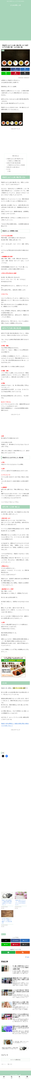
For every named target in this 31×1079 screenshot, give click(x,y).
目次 (13, 155)
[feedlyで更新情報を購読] (8, 952)
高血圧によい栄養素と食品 (14, 160)
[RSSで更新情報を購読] (23, 952)
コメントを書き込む (15, 1059)
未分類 (4, 934)
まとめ (8, 169)
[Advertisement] (15, 24)
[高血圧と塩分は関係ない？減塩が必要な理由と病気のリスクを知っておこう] (7, 895)
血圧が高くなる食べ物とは (13, 167)
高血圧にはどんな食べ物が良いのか (15, 158)
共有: (9, 171)
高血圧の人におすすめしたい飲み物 (16, 165)
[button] (25, 73)
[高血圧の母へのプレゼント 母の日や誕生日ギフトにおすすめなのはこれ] (21, 895)
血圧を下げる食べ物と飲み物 (13, 162)
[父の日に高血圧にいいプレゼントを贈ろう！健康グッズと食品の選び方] (7, 913)
